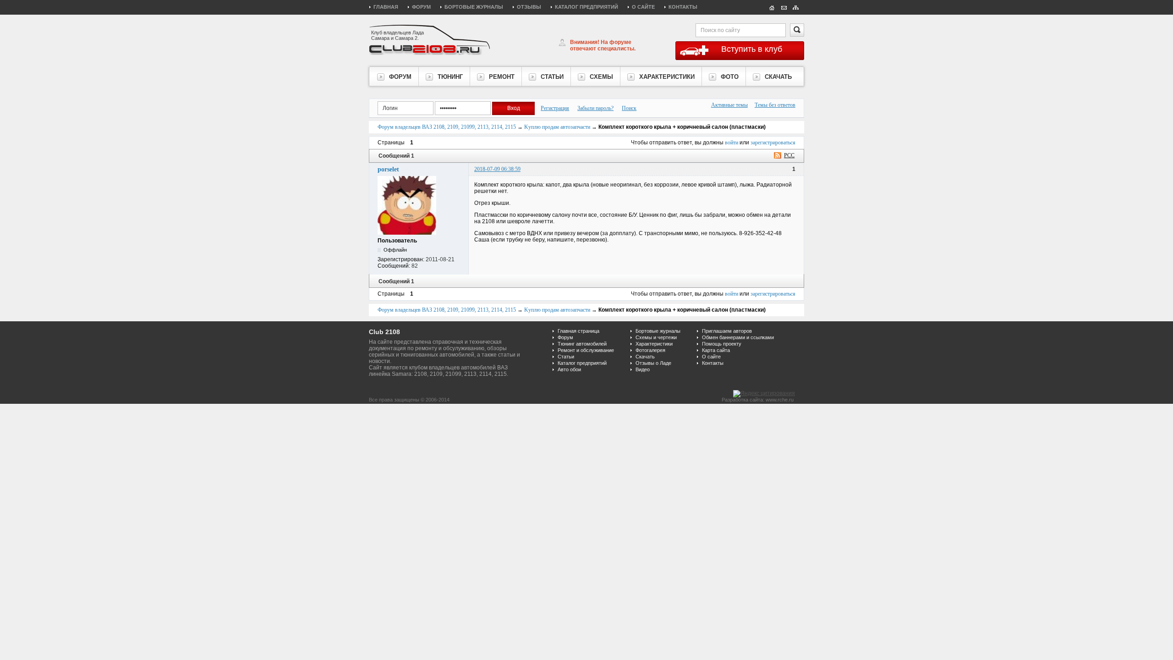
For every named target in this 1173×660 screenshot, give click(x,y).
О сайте (643, 7)
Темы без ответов (775, 105)
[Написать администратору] (784, 6)
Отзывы (529, 7)
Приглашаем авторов (727, 331)
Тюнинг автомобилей (582, 343)
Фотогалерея (650, 350)
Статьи (566, 356)
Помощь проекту (721, 343)
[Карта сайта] (796, 6)
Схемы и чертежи (656, 337)
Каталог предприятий (586, 7)
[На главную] (772, 6)
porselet (388, 169)
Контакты (683, 7)
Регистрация (555, 108)
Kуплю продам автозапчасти (557, 127)
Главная (385, 7)
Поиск (629, 108)
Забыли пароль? (595, 108)
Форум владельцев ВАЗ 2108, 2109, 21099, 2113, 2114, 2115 (447, 127)
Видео (643, 369)
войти (731, 142)
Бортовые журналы (473, 7)
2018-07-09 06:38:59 (497, 169)
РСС (789, 155)
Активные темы (729, 105)
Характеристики (654, 343)
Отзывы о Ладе (653, 363)
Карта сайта (716, 350)
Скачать (645, 356)
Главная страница (578, 331)
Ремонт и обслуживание (586, 350)
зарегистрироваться (773, 142)
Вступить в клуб (751, 49)
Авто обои (569, 369)
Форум (421, 7)
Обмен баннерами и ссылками (738, 337)
